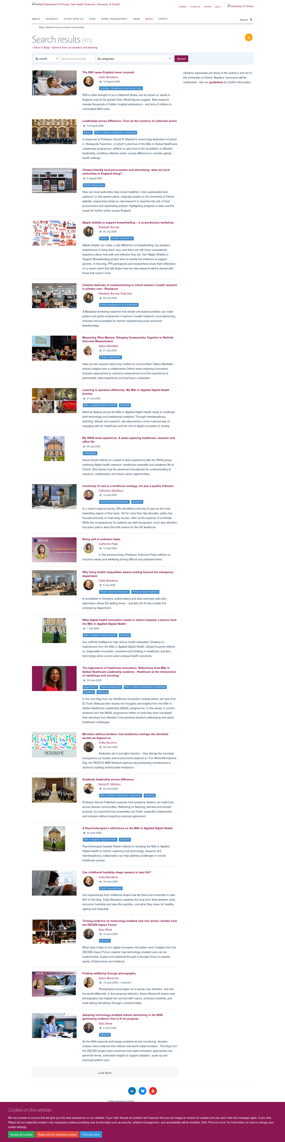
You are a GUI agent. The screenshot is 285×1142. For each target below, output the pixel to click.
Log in (217, 6)
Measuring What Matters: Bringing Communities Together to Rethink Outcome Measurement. (127, 339)
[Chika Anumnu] (88, 746)
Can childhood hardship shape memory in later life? (116, 872)
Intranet (207, 6)
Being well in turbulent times (101, 539)
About (36, 18)
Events (162, 18)
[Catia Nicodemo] (88, 81)
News (136, 18)
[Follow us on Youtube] (153, 1091)
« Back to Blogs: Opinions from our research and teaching (64, 47)
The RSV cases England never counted (108, 72)
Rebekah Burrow (109, 227)
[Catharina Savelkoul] (88, 494)
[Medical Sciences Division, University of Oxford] (67, 1100)
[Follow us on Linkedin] (132, 1091)
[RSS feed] (249, 37)
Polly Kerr (126, 293)
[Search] (251, 19)
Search (181, 59)
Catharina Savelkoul (111, 490)
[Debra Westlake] (88, 350)
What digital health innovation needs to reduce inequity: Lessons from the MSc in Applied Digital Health (129, 622)
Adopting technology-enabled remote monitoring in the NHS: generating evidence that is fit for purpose (122, 1017)
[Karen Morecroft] (88, 982)
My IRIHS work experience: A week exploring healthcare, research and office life (128, 440)
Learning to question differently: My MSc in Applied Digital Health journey (125, 392)
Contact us (195, 6)
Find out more (90, 1134)
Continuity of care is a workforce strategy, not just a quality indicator (128, 486)
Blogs (149, 18)
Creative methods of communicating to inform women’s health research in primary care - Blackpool (129, 287)
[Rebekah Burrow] (88, 231)
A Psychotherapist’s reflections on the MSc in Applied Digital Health (127, 828)
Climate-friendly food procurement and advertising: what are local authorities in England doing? (126, 172)
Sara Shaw (105, 929)
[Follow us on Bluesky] (143, 1091)
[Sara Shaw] (88, 933)
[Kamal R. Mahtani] (88, 788)
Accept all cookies (21, 1134)
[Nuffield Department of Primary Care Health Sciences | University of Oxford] (75, 3)
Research (52, 18)
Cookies (183, 6)
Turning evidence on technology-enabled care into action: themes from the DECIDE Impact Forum (129, 923)
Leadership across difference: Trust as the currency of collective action (129, 121)
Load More (104, 1073)
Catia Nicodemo (108, 77)
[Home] (35, 27)
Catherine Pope (108, 544)
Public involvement (114, 18)
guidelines (216, 82)
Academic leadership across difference (108, 779)
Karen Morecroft (109, 978)
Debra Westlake (108, 346)
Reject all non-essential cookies (57, 1134)
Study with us (73, 18)
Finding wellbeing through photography (109, 973)
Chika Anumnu (108, 742)
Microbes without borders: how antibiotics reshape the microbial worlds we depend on (125, 736)
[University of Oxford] (237, 6)
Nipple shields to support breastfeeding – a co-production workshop (128, 222)
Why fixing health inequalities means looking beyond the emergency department (128, 574)
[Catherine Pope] (88, 548)
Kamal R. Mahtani (110, 784)
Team (92, 18)
